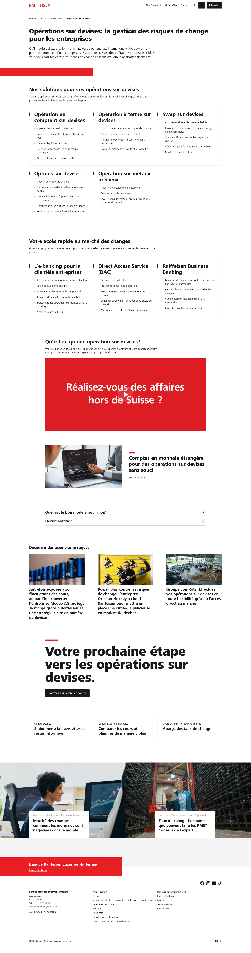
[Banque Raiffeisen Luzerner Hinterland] (39, 5)
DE (211, 941)
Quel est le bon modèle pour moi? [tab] (75, 512)
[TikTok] (220, 883)
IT (221, 941)
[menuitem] (153, 5)
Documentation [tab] (59, 521)
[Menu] (201, 5)
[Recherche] (193, 5)
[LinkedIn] (214, 883)
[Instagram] (208, 883)
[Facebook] (202, 883)
